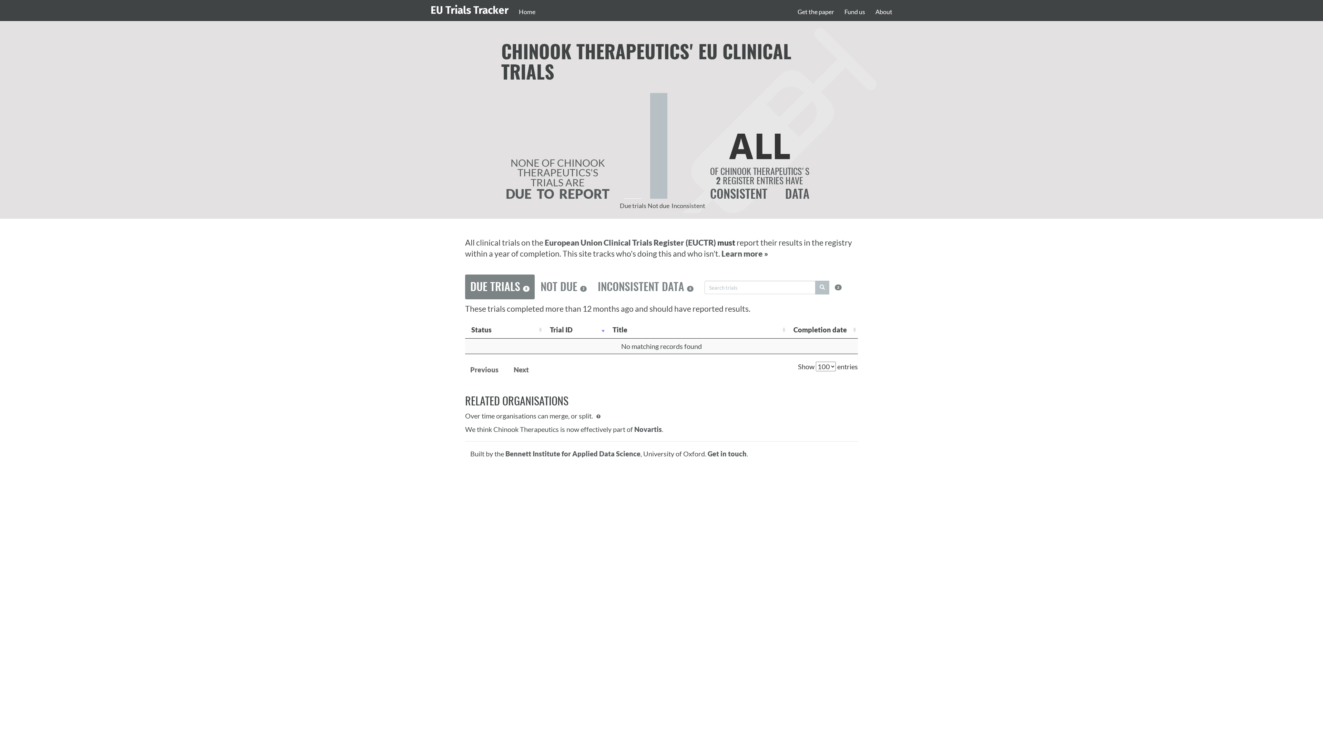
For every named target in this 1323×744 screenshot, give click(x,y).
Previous (484, 369)
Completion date (820, 330)
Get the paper (816, 12)
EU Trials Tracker (470, 10)
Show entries (828, 366)
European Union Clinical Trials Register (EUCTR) (631, 242)
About (883, 12)
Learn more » (744, 253)
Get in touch (727, 454)
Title (620, 330)
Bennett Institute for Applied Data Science (572, 454)
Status (481, 330)
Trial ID (561, 330)
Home (527, 12)
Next (521, 369)
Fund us (854, 12)
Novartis (648, 429)
